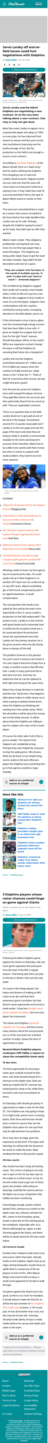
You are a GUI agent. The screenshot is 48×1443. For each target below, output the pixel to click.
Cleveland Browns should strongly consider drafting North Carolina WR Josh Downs (22, 559)
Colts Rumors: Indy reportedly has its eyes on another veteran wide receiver (22, 519)
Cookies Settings (33, 1413)
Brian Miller (11, 60)
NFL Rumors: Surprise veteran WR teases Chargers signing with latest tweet (21, 534)
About (5, 1380)
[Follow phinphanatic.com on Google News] (41, 782)
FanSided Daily (32, 1390)
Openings (29, 1380)
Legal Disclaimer (11, 1405)
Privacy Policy (31, 1395)
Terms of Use (9, 1400)
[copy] (19, 65)
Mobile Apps (8, 1390)
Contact (6, 1385)
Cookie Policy (31, 1400)
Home (5, 875)
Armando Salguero (26, 163)
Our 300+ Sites (31, 1385)
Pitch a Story (8, 1395)
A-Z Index (7, 1413)
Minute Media (17, 1421)
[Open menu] (4, 4)
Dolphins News (17, 875)
